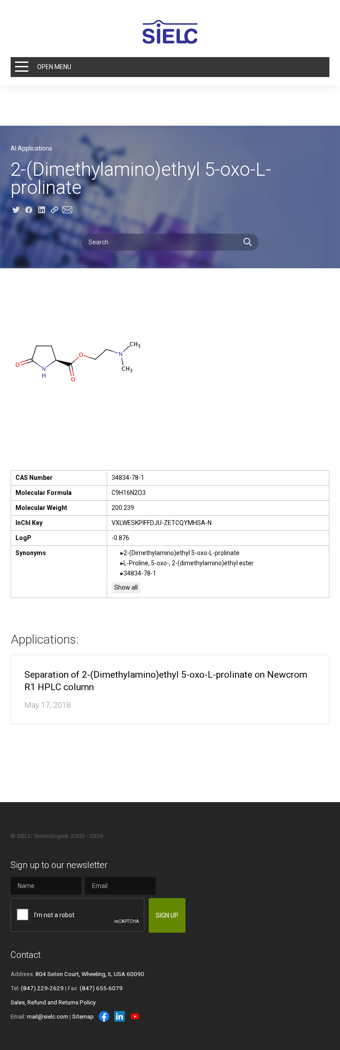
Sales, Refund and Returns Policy (53, 1002)
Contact (26, 955)
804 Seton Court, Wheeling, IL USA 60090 (89, 973)
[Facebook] (104, 1016)
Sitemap (83, 1016)
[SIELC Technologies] (170, 32)
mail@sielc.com (47, 1016)
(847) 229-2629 (42, 988)
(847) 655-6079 (101, 988)
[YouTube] (135, 1016)
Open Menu (54, 66)
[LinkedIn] (119, 1016)
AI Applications (31, 148)
